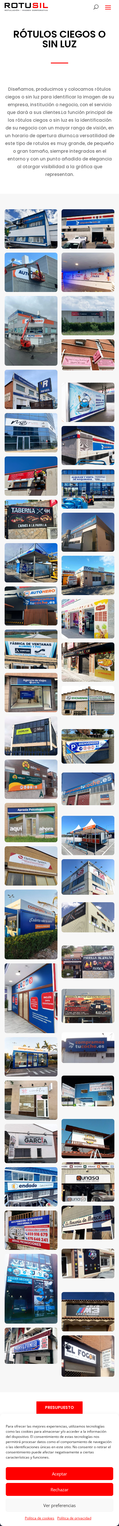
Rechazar (59, 1489)
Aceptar (59, 1474)
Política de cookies (39, 1518)
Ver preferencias (59, 1505)
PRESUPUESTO (59, 1407)
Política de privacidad (74, 1518)
